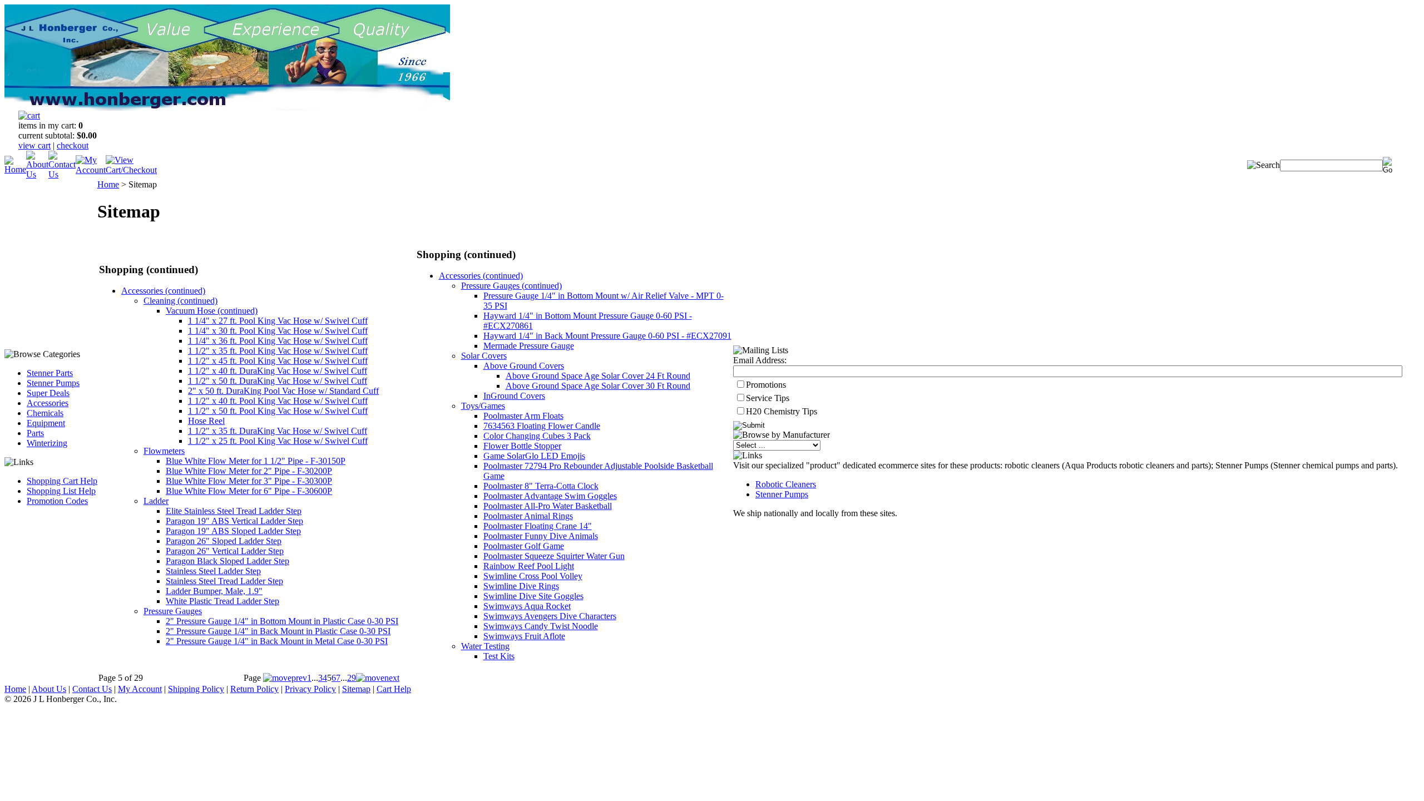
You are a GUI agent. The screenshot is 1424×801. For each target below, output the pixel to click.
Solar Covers (484, 355)
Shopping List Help (61, 491)
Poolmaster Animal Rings (528, 516)
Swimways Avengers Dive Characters (549, 616)
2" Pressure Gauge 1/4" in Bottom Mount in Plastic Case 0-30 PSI (282, 621)
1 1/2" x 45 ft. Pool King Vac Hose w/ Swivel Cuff (278, 360)
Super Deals (48, 393)
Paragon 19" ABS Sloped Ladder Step (233, 531)
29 (351, 678)
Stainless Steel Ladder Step (213, 571)
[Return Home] (15, 169)
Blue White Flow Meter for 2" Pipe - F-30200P (249, 471)
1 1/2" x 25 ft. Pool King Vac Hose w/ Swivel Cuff (278, 441)
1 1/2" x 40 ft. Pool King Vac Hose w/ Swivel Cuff (278, 401)
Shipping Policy (196, 689)
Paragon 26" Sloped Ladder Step (223, 541)
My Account (140, 689)
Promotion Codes (57, 501)
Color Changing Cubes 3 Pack (537, 436)
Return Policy (254, 689)
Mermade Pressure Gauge (528, 345)
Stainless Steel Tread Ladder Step (224, 581)
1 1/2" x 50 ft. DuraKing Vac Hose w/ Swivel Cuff (277, 380)
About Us (49, 689)
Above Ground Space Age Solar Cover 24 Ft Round (598, 375)
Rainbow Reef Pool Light (528, 566)
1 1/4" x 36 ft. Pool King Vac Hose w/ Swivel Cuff (278, 340)
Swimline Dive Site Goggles (533, 596)
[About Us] (37, 174)
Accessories (47, 403)
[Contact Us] (62, 174)
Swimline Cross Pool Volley (532, 576)
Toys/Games (483, 406)
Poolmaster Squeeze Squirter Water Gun (554, 556)
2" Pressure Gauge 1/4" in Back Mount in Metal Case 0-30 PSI (277, 641)
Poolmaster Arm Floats (523, 416)
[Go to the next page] (377, 678)
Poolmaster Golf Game (523, 546)
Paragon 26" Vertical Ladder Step (225, 551)
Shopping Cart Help (62, 481)
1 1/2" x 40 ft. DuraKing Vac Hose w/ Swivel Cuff (277, 370)
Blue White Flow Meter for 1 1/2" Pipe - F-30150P (255, 461)
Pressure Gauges (173, 611)
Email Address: (760, 360)
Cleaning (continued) (180, 300)
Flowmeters (164, 451)
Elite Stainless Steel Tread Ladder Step (233, 511)
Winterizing (47, 443)
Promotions (766, 384)
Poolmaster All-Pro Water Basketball (547, 506)
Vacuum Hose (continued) (212, 310)
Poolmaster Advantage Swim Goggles (550, 496)
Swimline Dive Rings (521, 586)
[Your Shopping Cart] (29, 115)
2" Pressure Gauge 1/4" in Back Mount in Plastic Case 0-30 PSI (278, 631)
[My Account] (91, 170)
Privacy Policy (310, 689)
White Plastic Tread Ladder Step (222, 601)
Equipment (46, 423)
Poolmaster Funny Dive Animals (540, 536)
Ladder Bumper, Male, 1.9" (214, 591)
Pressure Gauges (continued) (511, 285)
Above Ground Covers (523, 365)
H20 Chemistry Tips (781, 411)
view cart (34, 145)
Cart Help (394, 689)
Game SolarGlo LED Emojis (534, 456)
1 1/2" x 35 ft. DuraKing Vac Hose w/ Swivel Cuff (277, 431)
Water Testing (485, 646)
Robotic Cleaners (785, 484)
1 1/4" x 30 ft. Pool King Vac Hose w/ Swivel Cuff (278, 330)
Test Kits (499, 656)
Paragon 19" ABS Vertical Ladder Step (234, 521)
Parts (35, 433)
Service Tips (767, 398)
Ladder (156, 501)
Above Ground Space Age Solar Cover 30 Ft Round (598, 385)
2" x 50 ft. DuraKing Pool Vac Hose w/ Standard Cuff (283, 390)
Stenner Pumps (53, 383)
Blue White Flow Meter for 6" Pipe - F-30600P (249, 491)
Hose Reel (206, 421)
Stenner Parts (50, 373)
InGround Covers (514, 395)
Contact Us (92, 689)
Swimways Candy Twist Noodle (540, 626)
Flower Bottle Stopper (522, 446)
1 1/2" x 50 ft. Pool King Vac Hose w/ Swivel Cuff (278, 411)
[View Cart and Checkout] (131, 170)
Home (108, 184)
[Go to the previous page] (285, 678)
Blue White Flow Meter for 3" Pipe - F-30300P (249, 481)
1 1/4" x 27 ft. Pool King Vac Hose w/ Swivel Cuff (278, 320)
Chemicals (45, 413)
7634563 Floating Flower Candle (541, 426)
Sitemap (356, 689)
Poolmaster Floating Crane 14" (537, 526)
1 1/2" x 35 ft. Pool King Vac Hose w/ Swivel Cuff (278, 350)
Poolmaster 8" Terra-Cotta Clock (541, 486)
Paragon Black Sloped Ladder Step (227, 561)
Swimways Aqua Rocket (527, 606)
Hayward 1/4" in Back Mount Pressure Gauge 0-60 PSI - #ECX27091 (607, 335)
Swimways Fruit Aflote (524, 636)
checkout (72, 145)
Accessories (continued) (163, 290)
